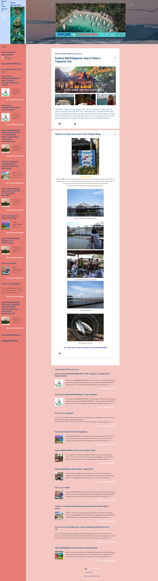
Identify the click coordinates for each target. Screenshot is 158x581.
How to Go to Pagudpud (64, 413)
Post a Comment (62, 360)
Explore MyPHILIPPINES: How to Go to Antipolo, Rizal (75, 450)
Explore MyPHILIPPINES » (107, 389)
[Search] (131, 5)
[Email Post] (75, 124)
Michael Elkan (96, 572)
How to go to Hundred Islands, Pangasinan (71, 432)
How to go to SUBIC (62, 488)
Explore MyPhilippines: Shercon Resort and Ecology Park (76, 548)
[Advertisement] (127, 75)
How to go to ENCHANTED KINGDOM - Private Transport (76, 394)
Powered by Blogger (93, 569)
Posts (6, 57)
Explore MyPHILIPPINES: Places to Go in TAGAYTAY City (10, 240)
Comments (7, 59)
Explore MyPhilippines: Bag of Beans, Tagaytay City (74, 469)
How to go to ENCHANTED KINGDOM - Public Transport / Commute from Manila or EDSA (10, 80)
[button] (115, 58)
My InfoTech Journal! (4, 15)
